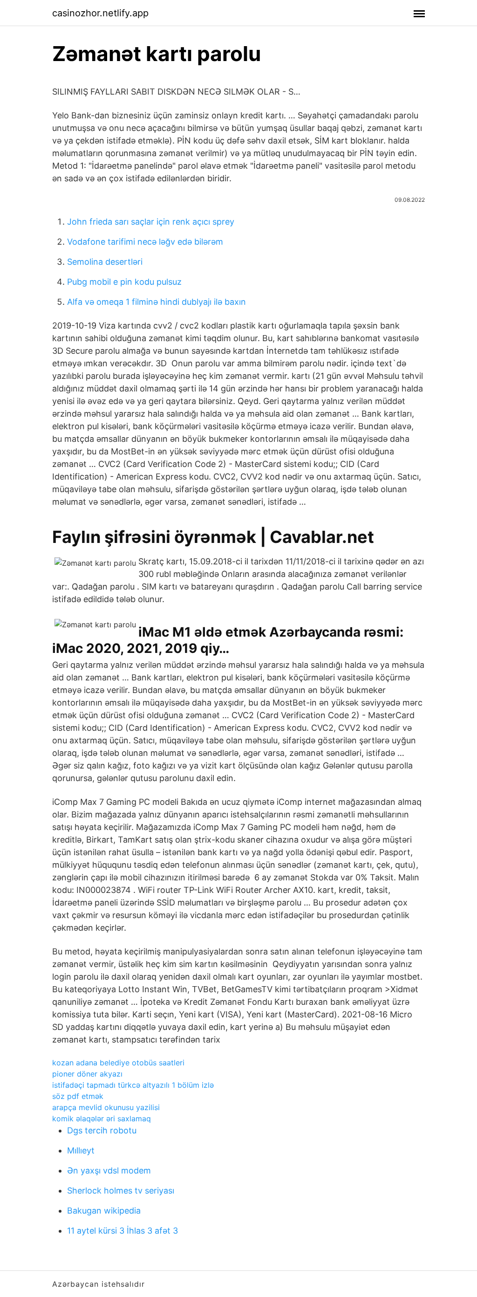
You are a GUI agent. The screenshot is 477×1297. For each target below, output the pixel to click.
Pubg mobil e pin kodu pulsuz (124, 282)
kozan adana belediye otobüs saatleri (118, 1062)
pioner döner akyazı (87, 1073)
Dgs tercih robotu (101, 1130)
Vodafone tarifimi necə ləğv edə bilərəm (145, 242)
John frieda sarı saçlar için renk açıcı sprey (150, 221)
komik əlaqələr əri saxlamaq (101, 1118)
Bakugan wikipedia (104, 1210)
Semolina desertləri (105, 262)
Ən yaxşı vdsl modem (109, 1170)
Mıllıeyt (81, 1150)
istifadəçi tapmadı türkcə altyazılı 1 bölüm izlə (133, 1085)
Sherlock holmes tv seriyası (120, 1190)
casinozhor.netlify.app (100, 13)
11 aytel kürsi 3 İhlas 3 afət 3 (122, 1230)
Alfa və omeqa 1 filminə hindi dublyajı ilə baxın (156, 302)
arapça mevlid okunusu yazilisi (106, 1107)
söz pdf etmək (77, 1096)
